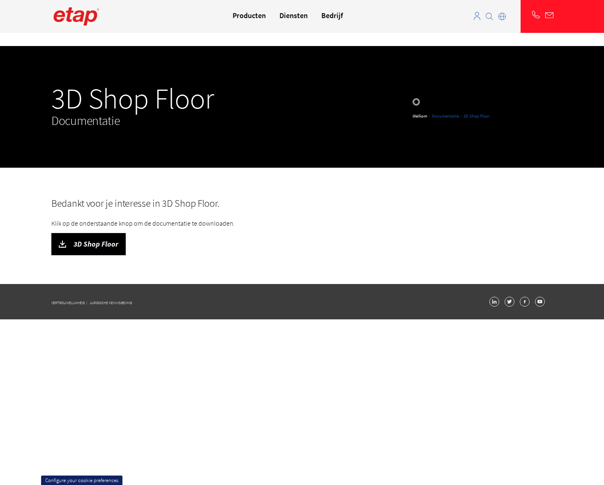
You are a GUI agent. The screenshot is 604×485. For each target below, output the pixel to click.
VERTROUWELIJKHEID (68, 302)
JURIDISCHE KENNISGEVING (111, 302)
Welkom (420, 116)
